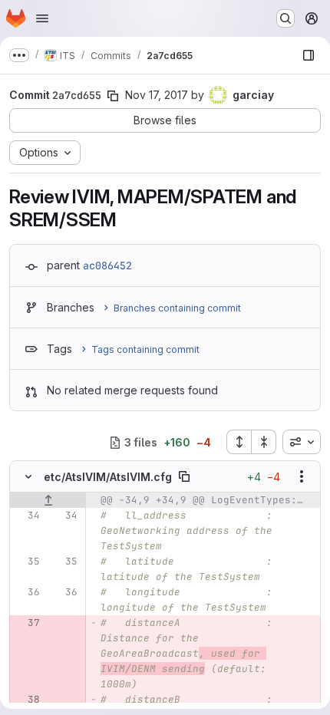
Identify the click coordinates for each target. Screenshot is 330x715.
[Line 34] (27, 515)
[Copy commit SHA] (113, 96)
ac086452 (107, 265)
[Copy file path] (184, 476)
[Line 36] (27, 592)
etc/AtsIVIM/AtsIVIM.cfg (108, 476)
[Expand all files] (238, 442)
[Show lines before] (48, 500)
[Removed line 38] (27, 699)
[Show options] (301, 476)
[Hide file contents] (28, 476)
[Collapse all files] (264, 442)
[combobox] (301, 442)
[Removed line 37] (27, 623)
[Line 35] (27, 561)
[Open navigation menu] (42, 18)
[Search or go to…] (285, 18)
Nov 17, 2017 (156, 94)
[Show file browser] (308, 55)
